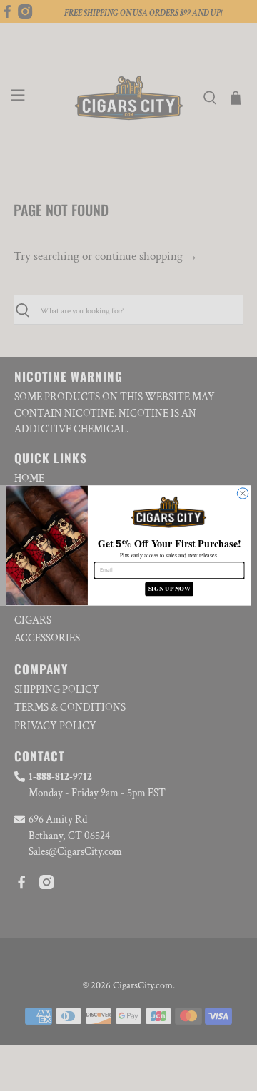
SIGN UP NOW (169, 589)
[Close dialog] (242, 493)
